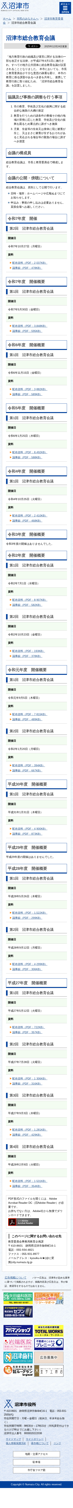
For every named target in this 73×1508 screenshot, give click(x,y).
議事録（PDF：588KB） (27, 457)
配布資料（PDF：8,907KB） (29, 599)
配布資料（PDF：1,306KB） (29, 1078)
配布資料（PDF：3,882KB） (29, 389)
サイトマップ (13, 1439)
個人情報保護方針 (16, 1443)
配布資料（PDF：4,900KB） (29, 828)
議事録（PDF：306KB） (27, 969)
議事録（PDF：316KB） (27, 1083)
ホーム (7, 18)
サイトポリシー (35, 1439)
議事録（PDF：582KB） (27, 604)
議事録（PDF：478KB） (27, 267)
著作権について (40, 1443)
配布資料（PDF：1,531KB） (29, 1181)
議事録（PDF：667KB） (27, 770)
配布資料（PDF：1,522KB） (29, 912)
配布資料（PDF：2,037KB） (29, 262)
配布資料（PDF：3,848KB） (29, 325)
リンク (57, 1443)
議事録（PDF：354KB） (27, 1186)
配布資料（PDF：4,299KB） (29, 964)
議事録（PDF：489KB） (27, 719)
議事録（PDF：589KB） (27, 394)
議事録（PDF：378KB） (27, 656)
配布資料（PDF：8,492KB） (29, 452)
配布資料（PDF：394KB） (28, 765)
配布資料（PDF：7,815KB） (29, 714)
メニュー (65, 8)
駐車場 (36, 1462)
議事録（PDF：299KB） (27, 917)
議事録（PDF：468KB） (27, 520)
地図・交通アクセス (36, 1454)
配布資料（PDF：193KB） (28, 650)
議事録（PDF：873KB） (27, 833)
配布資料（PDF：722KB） (28, 1027)
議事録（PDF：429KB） (27, 1134)
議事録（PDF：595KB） (27, 331)
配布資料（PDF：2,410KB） (29, 515)
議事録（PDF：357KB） (27, 1032)
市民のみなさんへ (28, 18)
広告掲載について (15, 1277)
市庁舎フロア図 (36, 1470)
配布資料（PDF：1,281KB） (29, 1129)
